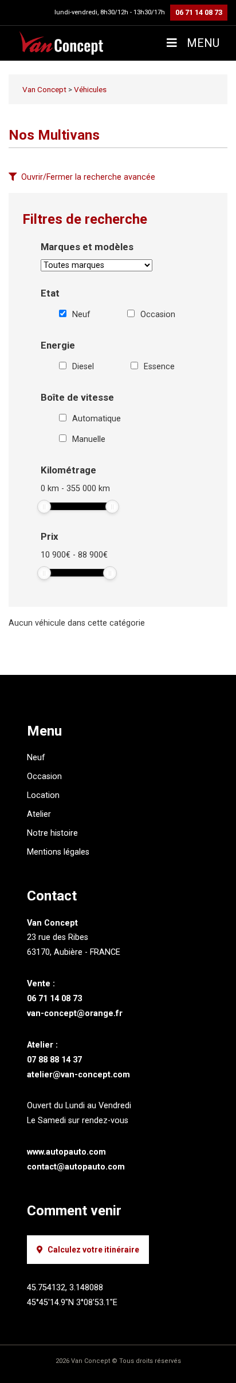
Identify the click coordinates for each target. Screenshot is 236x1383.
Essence (159, 367)
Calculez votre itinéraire (93, 1249)
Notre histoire (52, 833)
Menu (201, 43)
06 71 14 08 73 (198, 12)
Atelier (39, 814)
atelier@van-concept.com (78, 1075)
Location (43, 795)
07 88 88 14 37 (54, 1060)
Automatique (96, 419)
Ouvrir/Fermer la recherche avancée (88, 177)
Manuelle (88, 439)
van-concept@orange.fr (75, 1013)
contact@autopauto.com (76, 1167)
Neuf (81, 314)
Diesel (83, 367)
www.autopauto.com (66, 1152)
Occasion (157, 314)
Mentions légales (58, 852)
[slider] (44, 506)
